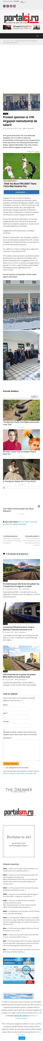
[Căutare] (37, 36)
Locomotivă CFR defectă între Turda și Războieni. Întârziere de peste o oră (18, 628)
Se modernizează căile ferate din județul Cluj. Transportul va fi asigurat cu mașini (21, 585)
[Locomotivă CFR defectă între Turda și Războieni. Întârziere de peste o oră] (21, 612)
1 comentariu (25, 589)
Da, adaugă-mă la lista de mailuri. (17, 768)
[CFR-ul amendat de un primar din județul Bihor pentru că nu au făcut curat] (21, 658)
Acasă (7, 41)
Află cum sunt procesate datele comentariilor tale (19, 773)
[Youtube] (14, 6)
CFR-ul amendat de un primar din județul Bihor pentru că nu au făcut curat (19, 675)
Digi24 (37, 140)
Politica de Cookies (20, 1015)
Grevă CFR (33, 522)
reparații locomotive (19, 524)
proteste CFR (7, 524)
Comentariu (7, 738)
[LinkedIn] (11, 6)
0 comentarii (30, 128)
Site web (6, 721)
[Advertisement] (21, 67)
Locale (12, 41)
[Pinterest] (7, 6)
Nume (5, 705)
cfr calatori (25, 522)
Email (5, 713)
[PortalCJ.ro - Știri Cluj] (21, 23)
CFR (19, 522)
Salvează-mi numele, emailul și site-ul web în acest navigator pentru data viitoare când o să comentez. (20, 733)
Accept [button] (22, 1038)
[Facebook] (4, 6)
